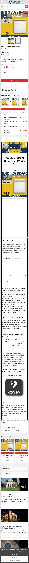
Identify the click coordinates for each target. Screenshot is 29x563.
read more (4, 504)
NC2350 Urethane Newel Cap (11, 113)
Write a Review (5, 49)
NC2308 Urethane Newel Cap (11, 126)
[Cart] (26, 2)
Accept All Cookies (14, 560)
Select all (6, 108)
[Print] (9, 90)
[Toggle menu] (2, 2)
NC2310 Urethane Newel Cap (11, 130)
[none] (14, 24)
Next (27, 450)
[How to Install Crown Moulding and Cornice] (14, 387)
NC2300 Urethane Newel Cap (11, 117)
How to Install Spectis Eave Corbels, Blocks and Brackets (12, 527)
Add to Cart (7, 452)
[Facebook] (2, 90)
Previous (1, 450)
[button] (14, 85)
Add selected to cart (18, 108)
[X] (12, 90)
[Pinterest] (15, 90)
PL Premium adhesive (8, 348)
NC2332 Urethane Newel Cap (11, 121)
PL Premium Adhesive (19, 405)
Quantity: (4, 72)
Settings (14, 554)
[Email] (6, 90)
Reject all (14, 557)
